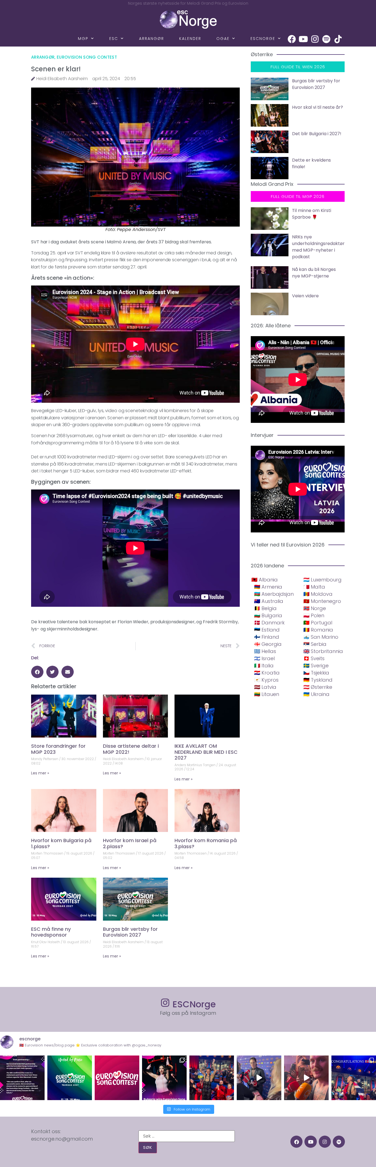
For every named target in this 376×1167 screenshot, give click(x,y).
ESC (113, 38)
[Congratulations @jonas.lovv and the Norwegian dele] (353, 1078)
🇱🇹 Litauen (266, 694)
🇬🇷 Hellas (265, 651)
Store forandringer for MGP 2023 (58, 748)
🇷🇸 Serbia (314, 644)
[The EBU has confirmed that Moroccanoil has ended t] (22, 1078)
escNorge (262, 38)
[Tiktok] (338, 39)
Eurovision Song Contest (87, 57)
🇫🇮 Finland (266, 636)
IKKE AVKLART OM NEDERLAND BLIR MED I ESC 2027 (206, 751)
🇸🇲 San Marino (320, 636)
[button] (37, 672)
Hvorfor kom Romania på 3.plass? (206, 843)
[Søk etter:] (186, 1136)
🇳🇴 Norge (314, 608)
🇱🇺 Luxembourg (322, 579)
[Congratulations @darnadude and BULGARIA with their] (164, 1078)
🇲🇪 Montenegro (322, 601)
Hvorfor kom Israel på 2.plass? (129, 843)
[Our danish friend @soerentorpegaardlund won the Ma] (259, 1078)
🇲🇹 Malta (314, 586)
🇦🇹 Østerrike (317, 687)
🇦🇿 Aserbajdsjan (274, 594)
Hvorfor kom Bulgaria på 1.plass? (61, 843)
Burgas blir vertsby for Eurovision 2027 (130, 932)
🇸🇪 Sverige (316, 665)
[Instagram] (315, 39)
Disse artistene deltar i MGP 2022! (131, 748)
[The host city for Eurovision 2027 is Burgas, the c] (69, 1078)
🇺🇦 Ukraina (316, 694)
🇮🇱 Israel (264, 658)
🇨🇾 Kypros (266, 679)
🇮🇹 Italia (264, 665)
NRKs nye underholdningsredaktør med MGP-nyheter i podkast (318, 247)
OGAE (223, 38)
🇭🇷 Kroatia (267, 672)
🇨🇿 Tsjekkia (316, 672)
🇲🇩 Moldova (318, 594)
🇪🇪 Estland (267, 629)
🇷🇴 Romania (318, 629)
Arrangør (151, 38)
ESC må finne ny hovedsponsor (51, 932)
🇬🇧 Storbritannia (323, 651)
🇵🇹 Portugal (317, 622)
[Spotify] (326, 39)
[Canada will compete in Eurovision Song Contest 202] (117, 1078)
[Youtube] (303, 39)
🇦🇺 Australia (268, 601)
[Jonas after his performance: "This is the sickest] (211, 1078)
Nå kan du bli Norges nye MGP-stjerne (314, 272)
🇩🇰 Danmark (269, 622)
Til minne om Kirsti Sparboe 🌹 (311, 213)
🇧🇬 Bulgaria (268, 615)
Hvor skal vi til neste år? (317, 107)
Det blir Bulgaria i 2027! (316, 133)
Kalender (190, 38)
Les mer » (40, 773)
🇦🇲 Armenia (268, 586)
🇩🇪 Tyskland (318, 679)
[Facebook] (292, 39)
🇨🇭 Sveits (314, 658)
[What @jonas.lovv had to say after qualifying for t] (306, 1078)
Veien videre (305, 296)
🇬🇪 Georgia (268, 644)
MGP (83, 38)
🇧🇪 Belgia (265, 608)
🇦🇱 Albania (264, 579)
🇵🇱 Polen (313, 615)
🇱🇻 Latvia (265, 687)
